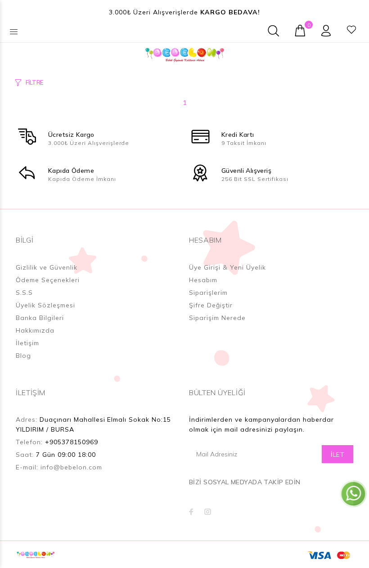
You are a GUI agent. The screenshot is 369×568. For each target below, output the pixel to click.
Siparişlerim (208, 293)
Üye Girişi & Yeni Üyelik (227, 267)
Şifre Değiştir (211, 305)
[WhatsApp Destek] (353, 493)
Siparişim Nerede (217, 318)
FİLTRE (34, 82)
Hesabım (203, 280)
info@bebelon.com (71, 467)
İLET (337, 455)
